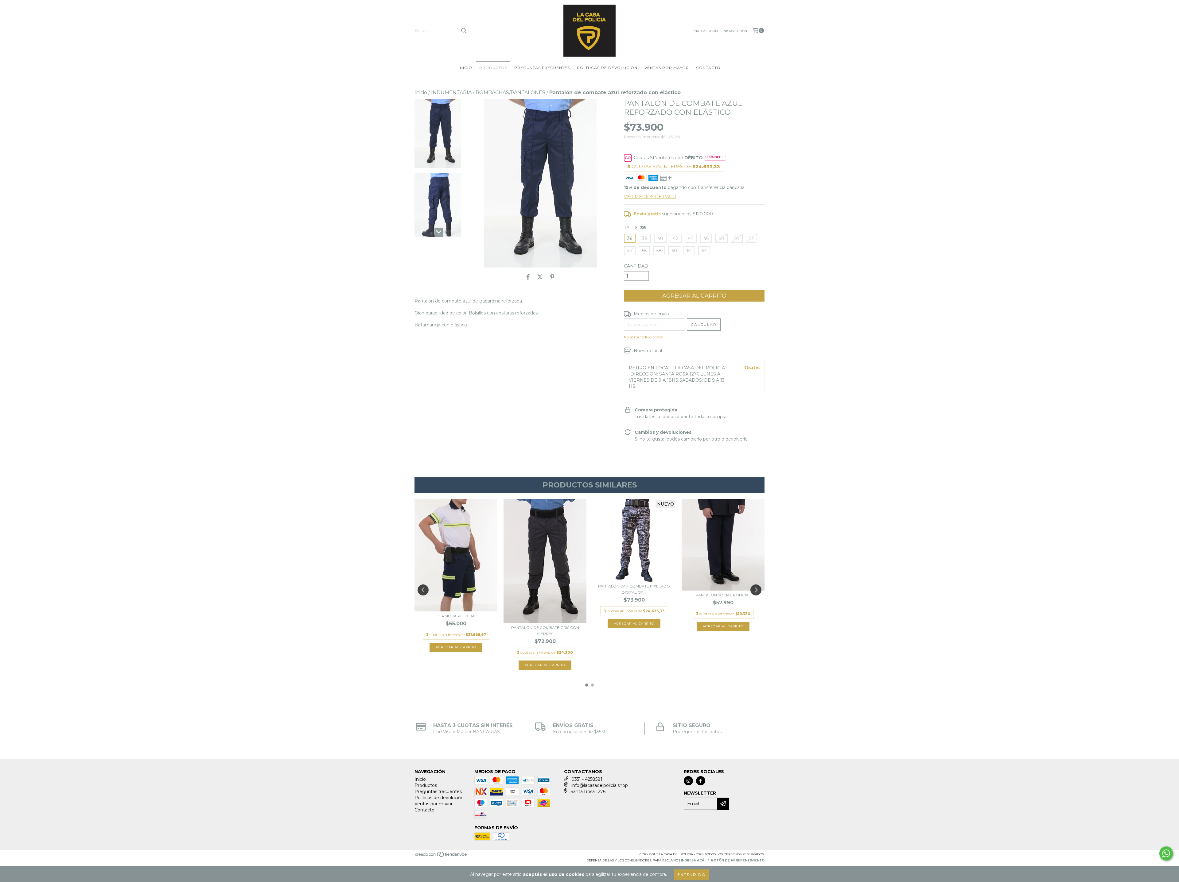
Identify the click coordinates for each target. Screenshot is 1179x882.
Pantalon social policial (723, 595)
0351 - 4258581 (586, 779)
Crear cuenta (706, 31)
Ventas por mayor (666, 67)
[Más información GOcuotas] (715, 158)
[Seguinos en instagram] (688, 780)
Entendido (691, 874)
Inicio (465, 67)
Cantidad (636, 266)
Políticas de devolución (607, 67)
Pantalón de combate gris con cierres (545, 630)
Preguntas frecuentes (542, 67)
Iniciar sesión (735, 31)
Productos (493, 67)
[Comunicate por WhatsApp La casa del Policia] (1166, 853)
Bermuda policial (456, 616)
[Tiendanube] (441, 856)
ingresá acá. (693, 860)
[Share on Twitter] (540, 277)
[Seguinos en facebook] (700, 780)
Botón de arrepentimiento (738, 860)
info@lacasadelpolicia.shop (599, 785)
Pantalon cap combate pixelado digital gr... (634, 589)
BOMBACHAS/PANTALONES (510, 92)
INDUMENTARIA (451, 92)
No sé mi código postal (643, 337)
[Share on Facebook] (528, 277)
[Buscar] (463, 30)
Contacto (708, 67)
